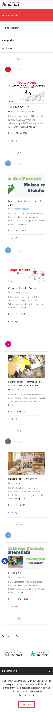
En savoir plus (25, 695)
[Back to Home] (10, 4)
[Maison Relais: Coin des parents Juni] (26, 185)
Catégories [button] (8, 40)
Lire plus (31, 127)
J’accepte (27, 704)
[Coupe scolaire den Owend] (26, 272)
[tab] (26, 41)
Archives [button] (7, 48)
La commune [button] (9, 671)
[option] (13, 653)
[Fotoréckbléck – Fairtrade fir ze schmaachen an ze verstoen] (26, 366)
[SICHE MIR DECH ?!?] (26, 91)
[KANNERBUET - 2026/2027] (26, 463)
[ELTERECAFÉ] (26, 557)
